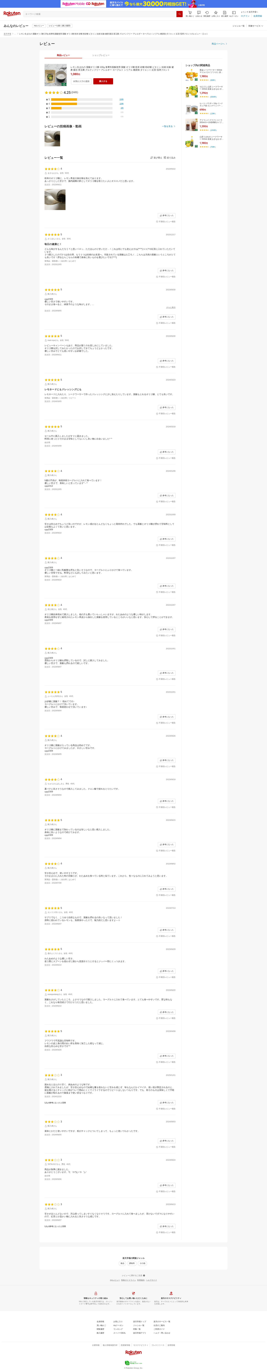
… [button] (15, 34)
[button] (198, 14)
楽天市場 (7, 34)
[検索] (179, 14)
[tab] (63, 55)
